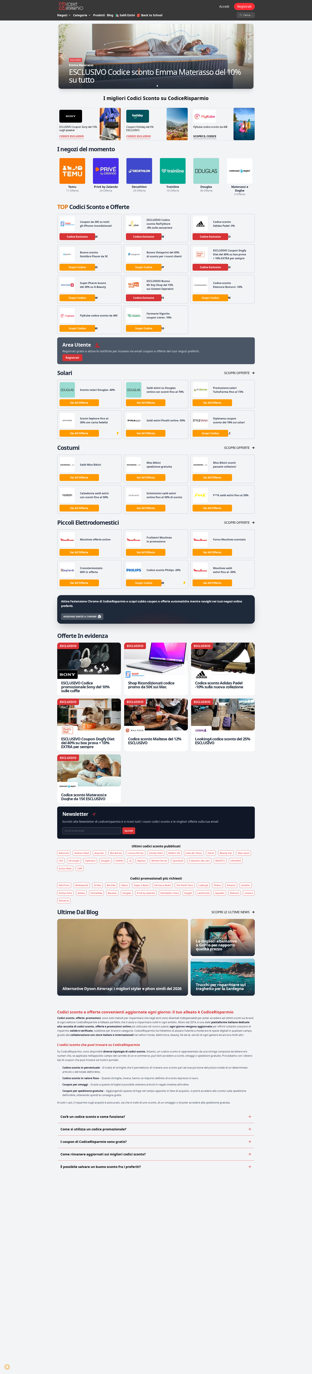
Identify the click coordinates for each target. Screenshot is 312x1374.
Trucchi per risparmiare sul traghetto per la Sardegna (221, 986)
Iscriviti (129, 830)
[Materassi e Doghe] (240, 171)
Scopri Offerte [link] (237, 373)
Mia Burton (116, 853)
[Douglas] (206, 171)
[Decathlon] (139, 171)
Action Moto (65, 868)
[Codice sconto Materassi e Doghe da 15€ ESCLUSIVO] (89, 778)
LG (130, 860)
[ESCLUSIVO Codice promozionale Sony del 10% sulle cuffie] (89, 669)
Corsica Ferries (136, 853)
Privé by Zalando (146, 893)
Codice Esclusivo (71, 136)
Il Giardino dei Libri (199, 860)
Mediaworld (81, 885)
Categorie (80, 15)
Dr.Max (97, 885)
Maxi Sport (243, 853)
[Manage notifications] (7, 1366)
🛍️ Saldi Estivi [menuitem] (125, 15)
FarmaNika (96, 893)
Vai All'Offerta (79, 402)
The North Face (184, 885)
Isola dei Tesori (194, 853)
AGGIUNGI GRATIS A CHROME (80, 616)
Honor (211, 853)
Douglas (105, 860)
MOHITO (220, 860)
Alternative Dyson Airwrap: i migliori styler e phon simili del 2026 (122, 988)
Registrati (244, 6)
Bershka (111, 885)
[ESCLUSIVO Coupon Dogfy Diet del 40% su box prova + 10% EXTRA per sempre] (89, 725)
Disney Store (156, 853)
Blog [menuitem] (110, 15)
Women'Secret (159, 860)
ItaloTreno (64, 885)
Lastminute (203, 893)
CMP (79, 868)
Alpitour (141, 860)
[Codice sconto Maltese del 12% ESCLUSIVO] (156, 725)
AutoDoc (245, 885)
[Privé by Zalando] (106, 171)
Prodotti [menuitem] (99, 15)
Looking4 (203, 885)
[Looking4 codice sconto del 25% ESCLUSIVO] (223, 725)
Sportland (178, 860)
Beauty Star (226, 853)
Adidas (81, 893)
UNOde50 (235, 860)
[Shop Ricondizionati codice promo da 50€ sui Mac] (156, 669)
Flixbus (217, 885)
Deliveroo (64, 900)
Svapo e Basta (141, 885)
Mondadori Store (169, 893)
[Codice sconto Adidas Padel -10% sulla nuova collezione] (223, 669)
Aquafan (219, 893)
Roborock (64, 853)
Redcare (234, 893)
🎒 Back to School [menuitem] (149, 15)
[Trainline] (173, 171)
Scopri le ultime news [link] (230, 912)
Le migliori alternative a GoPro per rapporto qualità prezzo (216, 944)
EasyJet (188, 893)
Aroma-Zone (65, 893)
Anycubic (99, 853)
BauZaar (112, 893)
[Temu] (72, 171)
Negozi (62, 15)
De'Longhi (74, 860)
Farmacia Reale (162, 885)
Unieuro (248, 893)
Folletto (119, 860)
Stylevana (90, 860)
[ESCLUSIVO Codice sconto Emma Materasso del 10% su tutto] (156, 56)
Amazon (231, 885)
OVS (61, 860)
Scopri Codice (77, 267)
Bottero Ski (174, 853)
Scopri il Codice (204, 136)
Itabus (124, 885)
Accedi (224, 6)
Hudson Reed (81, 853)
